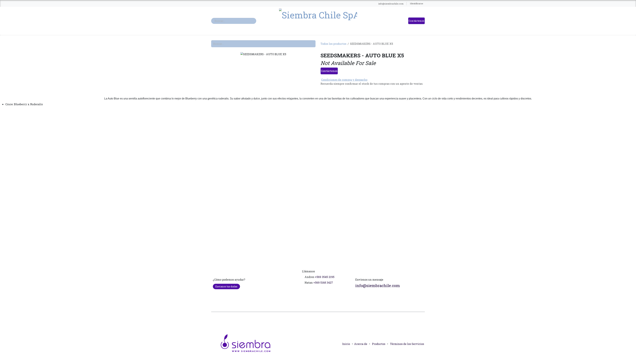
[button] (421, 351)
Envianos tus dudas (226, 286)
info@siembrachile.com (377, 285)
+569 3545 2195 (324, 277)
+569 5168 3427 (323, 282)
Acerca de (360, 344)
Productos (378, 344)
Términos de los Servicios (407, 344)
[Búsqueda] (254, 21)
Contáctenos (416, 20)
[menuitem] (270, 4)
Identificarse (416, 3)
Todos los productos (333, 43)
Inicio (346, 344)
